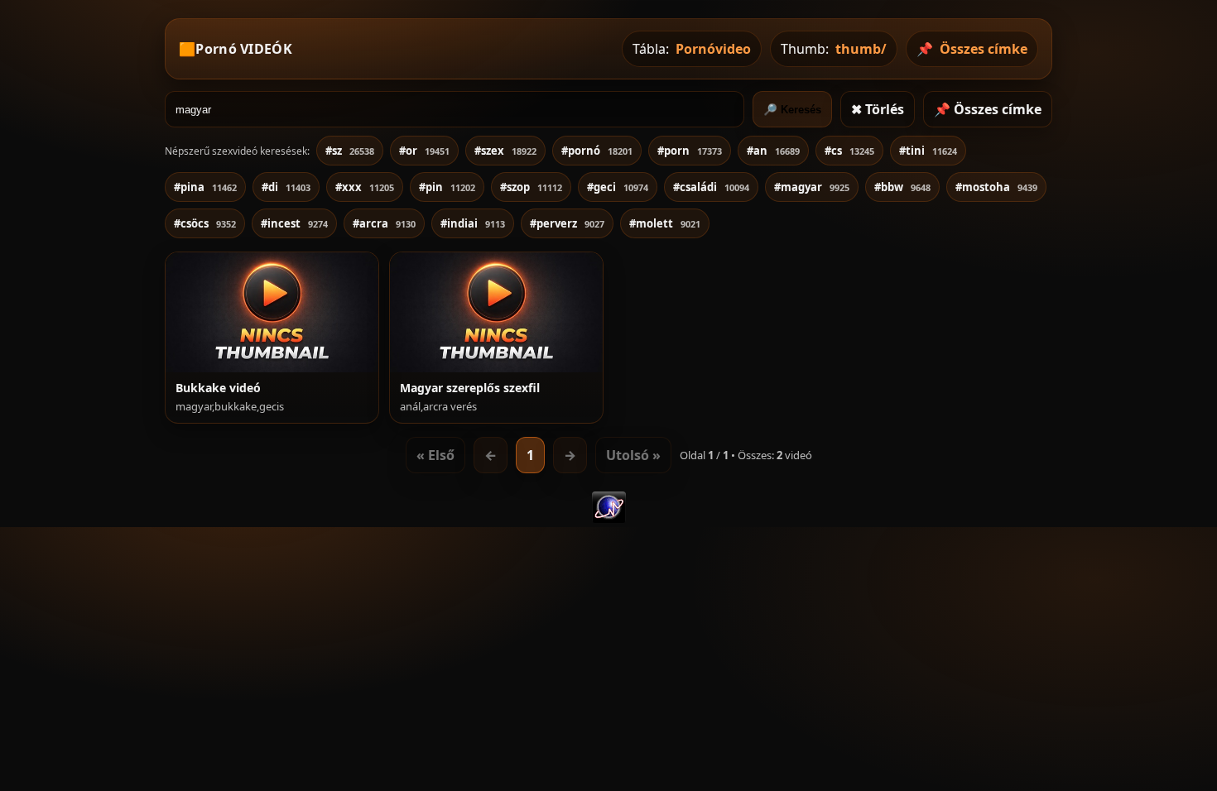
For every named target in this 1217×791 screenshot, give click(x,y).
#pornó (597, 150)
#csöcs (205, 223)
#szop (531, 187)
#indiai (472, 223)
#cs (849, 150)
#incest (294, 223)
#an (773, 150)
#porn (689, 150)
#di (286, 187)
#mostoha (996, 187)
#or (424, 150)
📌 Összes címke (987, 109)
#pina (205, 187)
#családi (711, 187)
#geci (617, 187)
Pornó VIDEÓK (243, 49)
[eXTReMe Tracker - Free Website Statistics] (609, 518)
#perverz (567, 223)
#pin (447, 187)
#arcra (384, 223)
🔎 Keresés (792, 109)
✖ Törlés (877, 109)
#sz (349, 150)
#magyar (811, 187)
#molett (664, 223)
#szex (505, 150)
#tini (928, 150)
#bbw (902, 187)
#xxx (364, 187)
